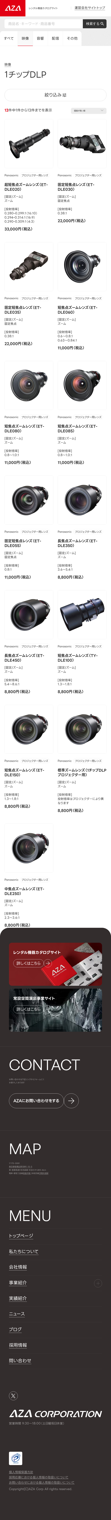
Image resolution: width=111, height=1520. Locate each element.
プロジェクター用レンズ (35, 175)
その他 (72, 38)
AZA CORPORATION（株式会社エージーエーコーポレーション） (55, 1413)
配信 (55, 38)
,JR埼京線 (31, 1173)
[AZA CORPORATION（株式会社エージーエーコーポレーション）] (12, 8)
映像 (25, 38)
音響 (40, 38)
